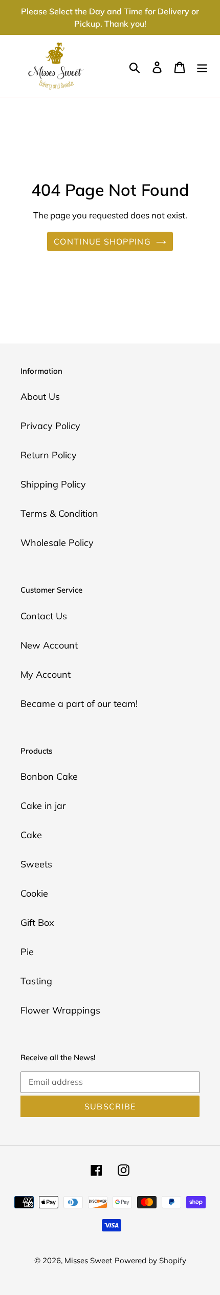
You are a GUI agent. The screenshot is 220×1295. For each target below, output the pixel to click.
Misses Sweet (88, 1260)
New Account (49, 645)
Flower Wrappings (60, 1010)
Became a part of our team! (79, 704)
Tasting (36, 981)
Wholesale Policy (57, 543)
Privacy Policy (50, 426)
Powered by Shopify (150, 1260)
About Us (40, 396)
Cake (31, 835)
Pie (27, 952)
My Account (45, 674)
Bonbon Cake (49, 776)
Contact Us (43, 616)
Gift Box (37, 922)
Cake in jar (43, 806)
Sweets (36, 864)
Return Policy (48, 455)
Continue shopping (102, 241)
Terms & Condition (59, 513)
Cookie (34, 893)
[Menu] (202, 66)
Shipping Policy (53, 484)
